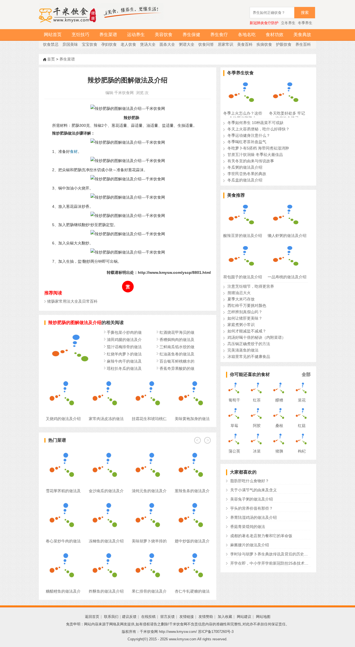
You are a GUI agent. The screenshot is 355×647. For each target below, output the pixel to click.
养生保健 (191, 34)
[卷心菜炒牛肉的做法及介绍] (63, 501)
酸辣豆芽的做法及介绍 (242, 235)
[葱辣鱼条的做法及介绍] (192, 450)
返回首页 (92, 617)
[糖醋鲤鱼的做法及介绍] (63, 551)
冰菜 (257, 451)
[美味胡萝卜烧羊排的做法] (149, 501)
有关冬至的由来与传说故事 (250, 161)
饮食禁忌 (51, 44)
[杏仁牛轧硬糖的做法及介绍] (192, 551)
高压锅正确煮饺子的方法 (248, 344)
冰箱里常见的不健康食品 (248, 356)
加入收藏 (225, 617)
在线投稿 (148, 617)
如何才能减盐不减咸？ (246, 331)
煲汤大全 (148, 44)
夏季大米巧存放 (241, 299)
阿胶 (257, 425)
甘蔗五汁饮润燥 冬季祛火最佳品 (255, 154)
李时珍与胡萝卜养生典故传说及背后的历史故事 (271, 554)
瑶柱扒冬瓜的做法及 (124, 368)
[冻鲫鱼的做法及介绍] (106, 501)
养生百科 (303, 44)
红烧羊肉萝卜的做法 (124, 354)
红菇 (302, 425)
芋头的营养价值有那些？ (251, 508)
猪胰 (279, 451)
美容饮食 (164, 34)
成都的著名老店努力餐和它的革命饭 (261, 536)
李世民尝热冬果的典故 (246, 173)
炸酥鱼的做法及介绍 (106, 591)
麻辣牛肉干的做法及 (124, 361)
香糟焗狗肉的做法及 (176, 339)
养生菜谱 (108, 34)
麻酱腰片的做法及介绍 (249, 545)
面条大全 (167, 44)
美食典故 (302, 34)
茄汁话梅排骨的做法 (124, 347)
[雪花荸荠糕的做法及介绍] (63, 450)
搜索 (305, 13)
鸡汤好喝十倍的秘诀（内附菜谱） (256, 337)
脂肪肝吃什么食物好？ (249, 481)
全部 (306, 374)
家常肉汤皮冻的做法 (106, 418)
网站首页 (53, 34)
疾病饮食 (264, 44)
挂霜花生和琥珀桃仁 (149, 418)
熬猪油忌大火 (239, 292)
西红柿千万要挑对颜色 (246, 305)
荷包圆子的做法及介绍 (242, 277)
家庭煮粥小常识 (241, 324)
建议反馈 (129, 617)
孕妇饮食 (109, 44)
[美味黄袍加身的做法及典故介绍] (192, 378)
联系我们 (111, 617)
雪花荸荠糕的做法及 (63, 491)
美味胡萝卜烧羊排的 (149, 541)
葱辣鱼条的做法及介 (192, 491)
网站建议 (244, 617)
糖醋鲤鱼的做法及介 (63, 591)
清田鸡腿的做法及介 (124, 339)
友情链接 (186, 617)
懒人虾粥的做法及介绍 (287, 235)
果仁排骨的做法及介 (149, 591)
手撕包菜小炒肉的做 (124, 332)
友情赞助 (206, 617)
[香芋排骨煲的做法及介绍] (72, 369)
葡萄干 (234, 400)
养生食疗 (219, 34)
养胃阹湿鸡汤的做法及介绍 (253, 517)
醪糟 (279, 400)
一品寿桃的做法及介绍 (287, 277)
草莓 (234, 425)
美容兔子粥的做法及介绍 (251, 499)
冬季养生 (305, 23)
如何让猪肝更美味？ (244, 318)
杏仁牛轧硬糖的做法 (192, 591)
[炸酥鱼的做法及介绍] (106, 551)
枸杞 (302, 451)
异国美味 (70, 44)
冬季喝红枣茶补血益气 (246, 142)
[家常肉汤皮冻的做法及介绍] (106, 378)
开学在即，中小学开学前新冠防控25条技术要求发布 (275, 563)
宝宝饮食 (89, 44)
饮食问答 (206, 44)
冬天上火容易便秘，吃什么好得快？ (258, 129)
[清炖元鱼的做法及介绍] (149, 450)
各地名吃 (247, 34)
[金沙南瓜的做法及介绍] (106, 450)
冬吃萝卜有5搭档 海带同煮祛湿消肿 (258, 148)
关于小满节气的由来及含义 (253, 490)
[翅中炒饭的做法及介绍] (192, 501)
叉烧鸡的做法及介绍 (63, 418)
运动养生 (136, 34)
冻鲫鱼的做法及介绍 (106, 541)
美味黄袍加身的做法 (192, 418)
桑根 (279, 425)
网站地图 (263, 617)
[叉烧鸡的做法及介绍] (63, 378)
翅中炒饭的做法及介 (192, 541)
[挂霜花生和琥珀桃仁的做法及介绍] (149, 378)
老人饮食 (128, 44)
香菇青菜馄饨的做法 (247, 526)
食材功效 (274, 34)
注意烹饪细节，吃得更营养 (250, 286)
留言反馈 (167, 617)
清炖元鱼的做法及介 (149, 491)
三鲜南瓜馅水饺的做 (176, 347)
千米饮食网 (124, 92)
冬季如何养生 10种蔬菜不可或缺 (255, 122)
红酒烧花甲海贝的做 (176, 332)
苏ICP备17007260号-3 (216, 632)
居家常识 (225, 44)
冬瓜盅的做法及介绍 (244, 180)
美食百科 (245, 44)
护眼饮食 (283, 44)
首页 (51, 59)
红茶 (257, 400)
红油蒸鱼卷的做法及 (176, 354)
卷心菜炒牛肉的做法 (63, 541)
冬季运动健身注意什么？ (248, 135)
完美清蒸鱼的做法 (242, 350)
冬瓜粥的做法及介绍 (244, 167)
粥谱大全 (186, 44)
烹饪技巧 (80, 34)
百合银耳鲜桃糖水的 (176, 361)
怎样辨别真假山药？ (244, 312)
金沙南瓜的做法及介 (106, 491)
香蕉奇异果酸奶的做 (176, 368)
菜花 (302, 400)
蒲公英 (234, 451)
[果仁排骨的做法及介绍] (149, 551)
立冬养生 (288, 23)
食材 (74, 151)
